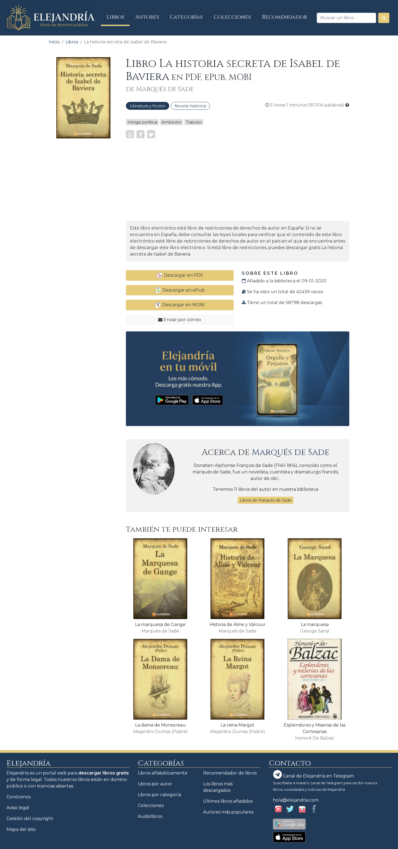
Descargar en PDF (183, 275)
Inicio (54, 41)
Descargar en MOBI (183, 304)
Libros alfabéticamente (162, 773)
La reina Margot (238, 725)
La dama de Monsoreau (160, 725)
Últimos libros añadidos (228, 801)
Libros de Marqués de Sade (265, 500)
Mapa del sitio (21, 829)
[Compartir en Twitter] (151, 134)
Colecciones (232, 17)
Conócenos (18, 796)
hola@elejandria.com (296, 800)
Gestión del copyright (29, 818)
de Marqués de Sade (160, 89)
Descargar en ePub (183, 290)
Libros (118, 17)
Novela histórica (190, 106)
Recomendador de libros (230, 773)
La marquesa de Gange (160, 624)
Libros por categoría (159, 794)
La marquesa (315, 624)
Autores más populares (228, 812)
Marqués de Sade (291, 452)
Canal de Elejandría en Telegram (318, 776)
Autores (147, 17)
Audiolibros (150, 816)
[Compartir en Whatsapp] (130, 134)
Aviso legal (17, 807)
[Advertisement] (83, 224)
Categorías (186, 17)
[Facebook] (140, 134)
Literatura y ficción (147, 106)
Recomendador (284, 17)
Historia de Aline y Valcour (238, 624)
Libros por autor (155, 783)
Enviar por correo (181, 319)
